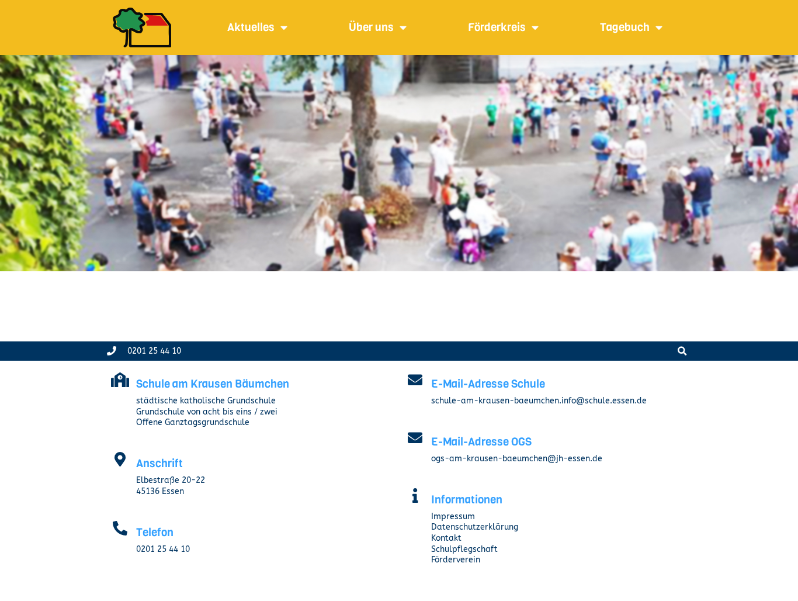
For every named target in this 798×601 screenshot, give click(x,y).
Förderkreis (497, 27)
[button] (682, 351)
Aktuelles (251, 27)
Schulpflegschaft (464, 549)
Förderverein (455, 560)
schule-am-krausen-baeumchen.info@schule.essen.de (539, 401)
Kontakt (446, 538)
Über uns (371, 27)
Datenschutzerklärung (474, 527)
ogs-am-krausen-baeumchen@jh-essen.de (516, 459)
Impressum (453, 516)
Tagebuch (625, 27)
